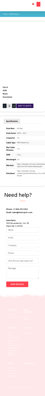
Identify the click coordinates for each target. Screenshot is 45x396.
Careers (27, 327)
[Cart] (32, 4)
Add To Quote (25, 106)
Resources (13, 327)
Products (12, 309)
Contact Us (29, 363)
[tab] (12, 121)
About (11, 363)
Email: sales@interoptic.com (19, 212)
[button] (38, 4)
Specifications (12, 121)
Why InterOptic (29, 311)
